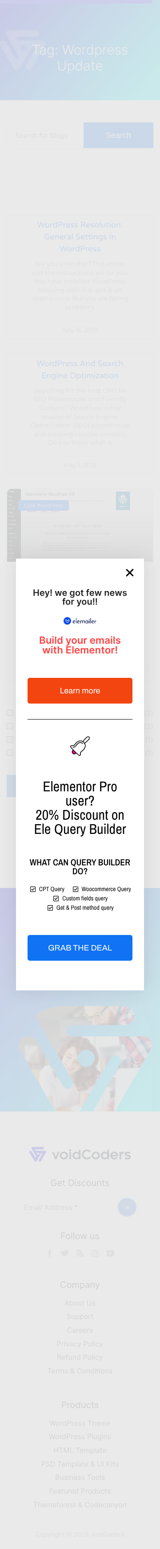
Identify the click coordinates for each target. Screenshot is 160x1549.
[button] (129, 572)
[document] (80, 774)
